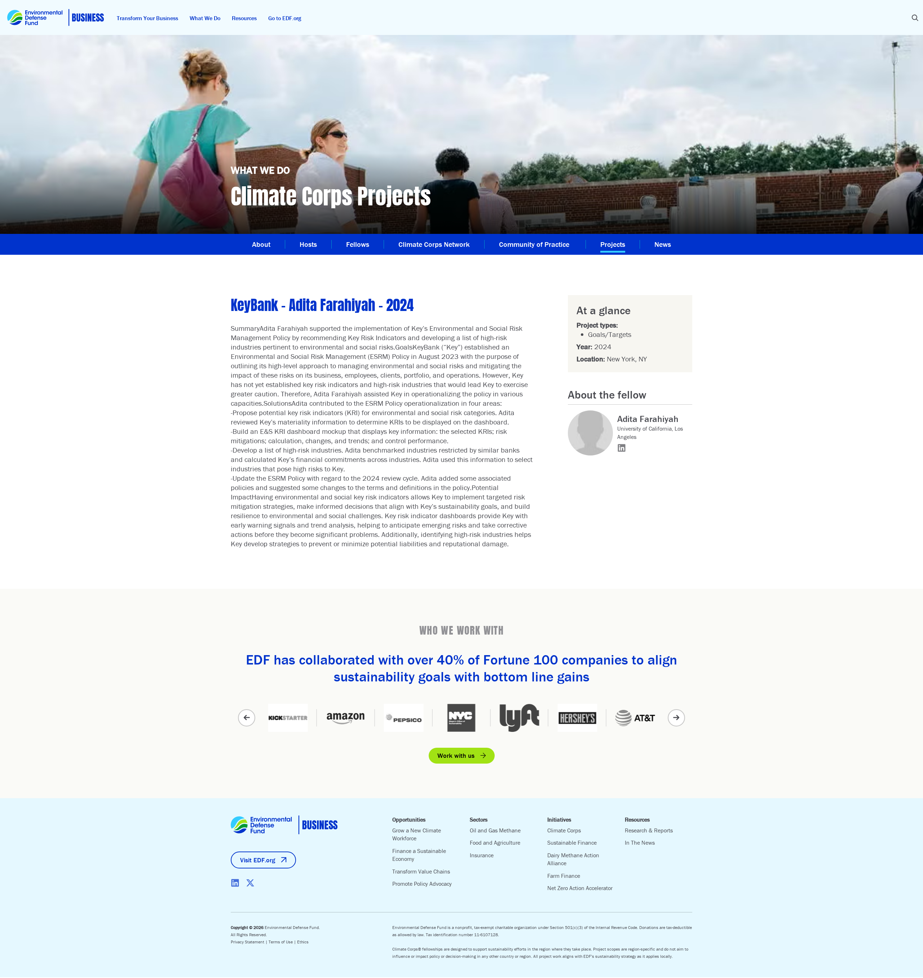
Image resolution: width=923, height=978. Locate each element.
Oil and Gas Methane (495, 830)
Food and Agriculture (495, 842)
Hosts (308, 244)
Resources (244, 18)
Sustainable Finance (572, 842)
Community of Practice (535, 244)
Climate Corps (564, 830)
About (261, 244)
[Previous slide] (246, 717)
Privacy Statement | (250, 941)
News (662, 244)
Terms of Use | (283, 941)
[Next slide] (676, 717)
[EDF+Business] (55, 17)
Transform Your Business (147, 18)
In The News (640, 842)
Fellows (357, 244)
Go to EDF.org (284, 18)
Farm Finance (563, 875)
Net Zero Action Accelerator (580, 888)
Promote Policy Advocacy (422, 883)
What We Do (205, 18)
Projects (612, 244)
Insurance (482, 855)
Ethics (303, 941)
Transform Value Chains (421, 871)
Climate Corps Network (434, 244)
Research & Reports (649, 830)
